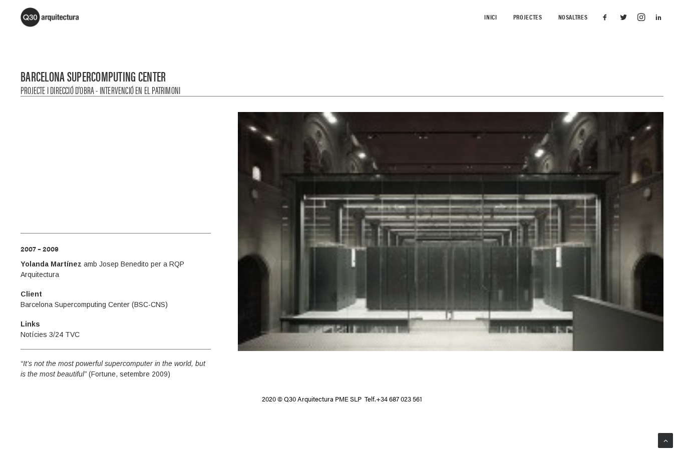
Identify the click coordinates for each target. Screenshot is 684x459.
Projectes (527, 17)
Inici (490, 17)
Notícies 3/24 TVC (50, 334)
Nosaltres (573, 17)
